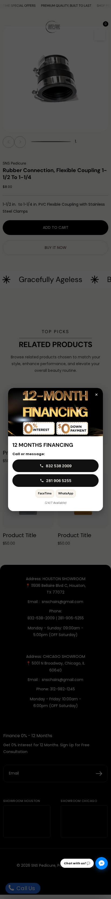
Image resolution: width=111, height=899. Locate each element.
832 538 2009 (59, 465)
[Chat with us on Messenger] (101, 863)
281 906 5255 (58, 480)
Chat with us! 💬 (77, 863)
